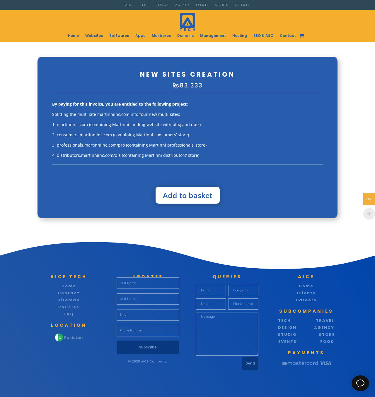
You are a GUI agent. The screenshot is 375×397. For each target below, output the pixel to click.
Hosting (239, 36)
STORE (327, 334)
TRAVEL (325, 320)
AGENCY (182, 6)
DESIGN (162, 6)
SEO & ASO (263, 36)
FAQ (69, 314)
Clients (306, 293)
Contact (288, 36)
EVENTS (202, 6)
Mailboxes (161, 36)
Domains (185, 36)
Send (250, 363)
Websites (94, 36)
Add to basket (187, 195)
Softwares (119, 36)
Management (213, 36)
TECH (144, 6)
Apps (140, 36)
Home (73, 36)
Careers (306, 300)
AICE (129, 6)
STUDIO (222, 6)
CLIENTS (242, 6)
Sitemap (68, 300)
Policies (68, 307)
